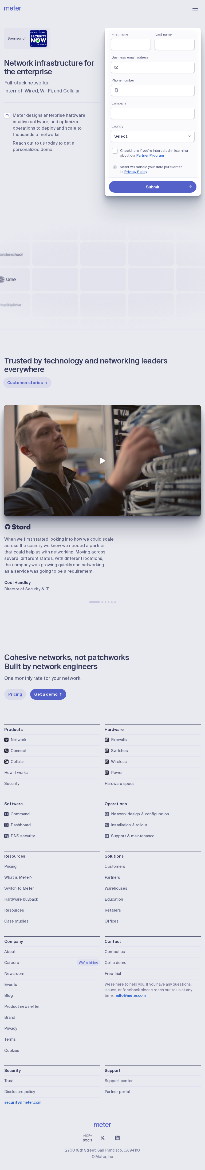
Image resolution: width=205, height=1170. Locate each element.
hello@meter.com (130, 995)
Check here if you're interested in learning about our (154, 153)
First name (120, 34)
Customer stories (25, 382)
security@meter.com (22, 1102)
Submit (152, 187)
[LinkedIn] (117, 1138)
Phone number (123, 80)
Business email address (130, 57)
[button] (102, 460)
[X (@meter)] (102, 1138)
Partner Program (150, 155)
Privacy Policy (135, 171)
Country (118, 126)
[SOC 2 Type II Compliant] (87, 1138)
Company (119, 103)
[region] (102, 460)
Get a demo (46, 694)
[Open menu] (195, 8)
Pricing (15, 694)
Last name (163, 34)
